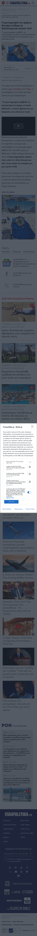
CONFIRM (11, 501)
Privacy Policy (30, 509)
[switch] (29, 467)
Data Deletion (6, 509)
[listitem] (18, 462)
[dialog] (18, 468)
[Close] (33, 427)
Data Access (18, 509)
